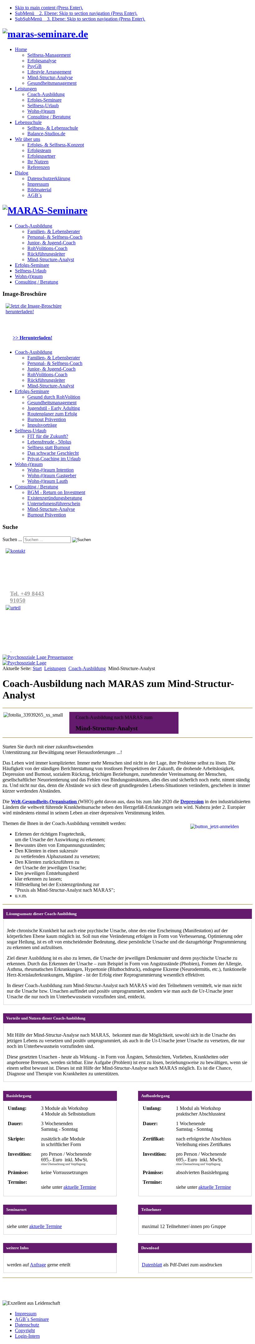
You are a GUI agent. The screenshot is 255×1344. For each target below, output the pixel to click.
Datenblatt (152, 1264)
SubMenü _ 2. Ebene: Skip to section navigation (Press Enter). (76, 13)
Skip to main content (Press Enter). (49, 7)
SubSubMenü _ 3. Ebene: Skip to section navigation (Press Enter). (80, 19)
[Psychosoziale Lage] (24, 662)
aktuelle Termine (79, 1187)
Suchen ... (12, 539)
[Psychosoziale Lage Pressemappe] (37, 657)
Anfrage (38, 1264)
